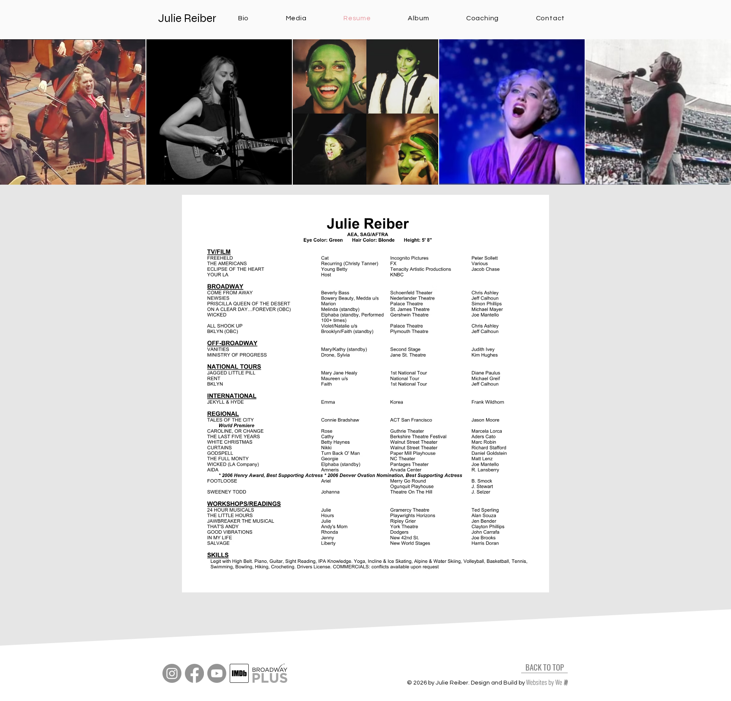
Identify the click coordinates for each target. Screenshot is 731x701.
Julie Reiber (187, 18)
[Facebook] (194, 673)
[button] (296, 18)
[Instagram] (171, 673)
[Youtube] (216, 673)
